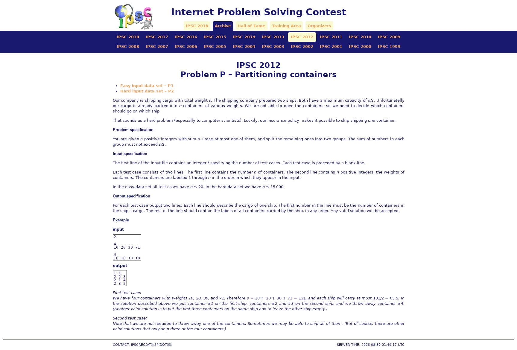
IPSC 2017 (157, 37)
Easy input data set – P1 (147, 85)
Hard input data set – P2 (147, 91)
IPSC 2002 (302, 46)
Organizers (319, 26)
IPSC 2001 (331, 46)
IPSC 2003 (273, 46)
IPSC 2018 (197, 26)
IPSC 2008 (128, 46)
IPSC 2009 (389, 37)
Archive (223, 26)
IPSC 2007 (157, 46)
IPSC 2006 (186, 46)
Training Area (286, 26)
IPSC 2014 (244, 37)
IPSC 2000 (360, 46)
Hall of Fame (251, 26)
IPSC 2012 (302, 37)
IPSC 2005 (215, 46)
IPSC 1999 (389, 46)
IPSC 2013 (273, 37)
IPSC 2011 (331, 37)
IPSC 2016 (186, 37)
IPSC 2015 (215, 37)
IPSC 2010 (360, 37)
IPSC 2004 (244, 46)
